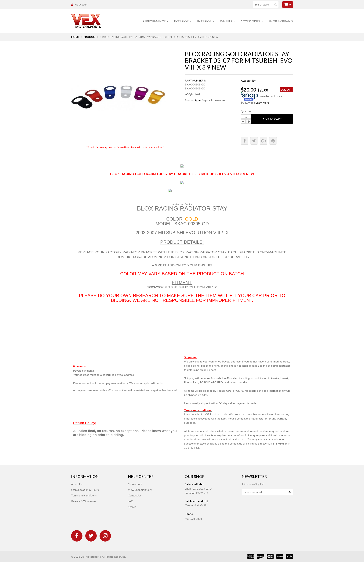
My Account (135, 484)
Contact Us (135, 495)
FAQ (130, 501)
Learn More (262, 102)
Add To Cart (272, 119)
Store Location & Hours (85, 489)
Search (132, 506)
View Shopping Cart (140, 489)
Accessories (251, 21)
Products (90, 36)
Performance (154, 21)
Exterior (181, 21)
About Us (76, 484)
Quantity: (246, 111)
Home (75, 36)
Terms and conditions (84, 495)
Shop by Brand (281, 21)
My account (82, 4)
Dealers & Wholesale (83, 501)
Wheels (226, 21)
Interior (204, 21)
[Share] (244, 141)
